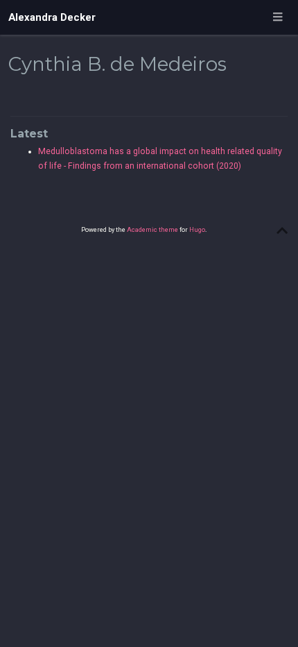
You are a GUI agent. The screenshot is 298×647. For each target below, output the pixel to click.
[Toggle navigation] (277, 17)
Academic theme (152, 229)
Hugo (197, 229)
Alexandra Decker (52, 17)
